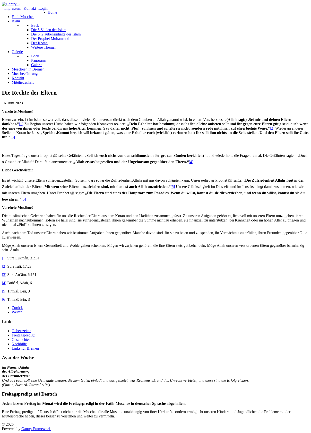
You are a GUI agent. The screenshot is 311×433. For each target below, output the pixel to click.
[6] (23, 199)
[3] (12, 137)
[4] (191, 162)
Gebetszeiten (21, 331)
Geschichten (21, 339)
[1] (21, 124)
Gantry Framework (36, 429)
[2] (272, 128)
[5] (173, 187)
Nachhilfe (19, 344)
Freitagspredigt (23, 335)
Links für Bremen (25, 348)
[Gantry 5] (10, 4)
